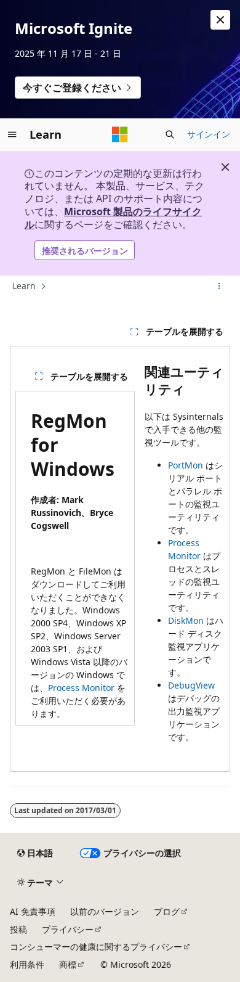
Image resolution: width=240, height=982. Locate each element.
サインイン (208, 134)
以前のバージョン (104, 911)
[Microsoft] (120, 134)
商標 (67, 964)
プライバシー (68, 929)
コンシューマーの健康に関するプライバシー (96, 946)
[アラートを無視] (220, 20)
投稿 (18, 929)
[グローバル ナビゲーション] (12, 134)
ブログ (167, 911)
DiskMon (186, 620)
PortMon (185, 465)
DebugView (191, 685)
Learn (24, 286)
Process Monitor (81, 688)
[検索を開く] (170, 134)
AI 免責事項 (32, 911)
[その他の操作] (219, 287)
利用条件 (27, 964)
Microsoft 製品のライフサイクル (113, 218)
